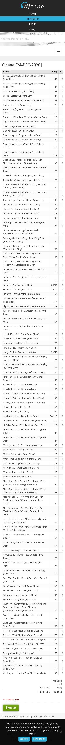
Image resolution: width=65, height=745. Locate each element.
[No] (60, 732)
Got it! (24, 739)
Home (33, 13)
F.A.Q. (32, 29)
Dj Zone (33, 716)
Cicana (46, 716)
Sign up (11, 707)
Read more (39, 739)
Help (32, 24)
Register (32, 19)
